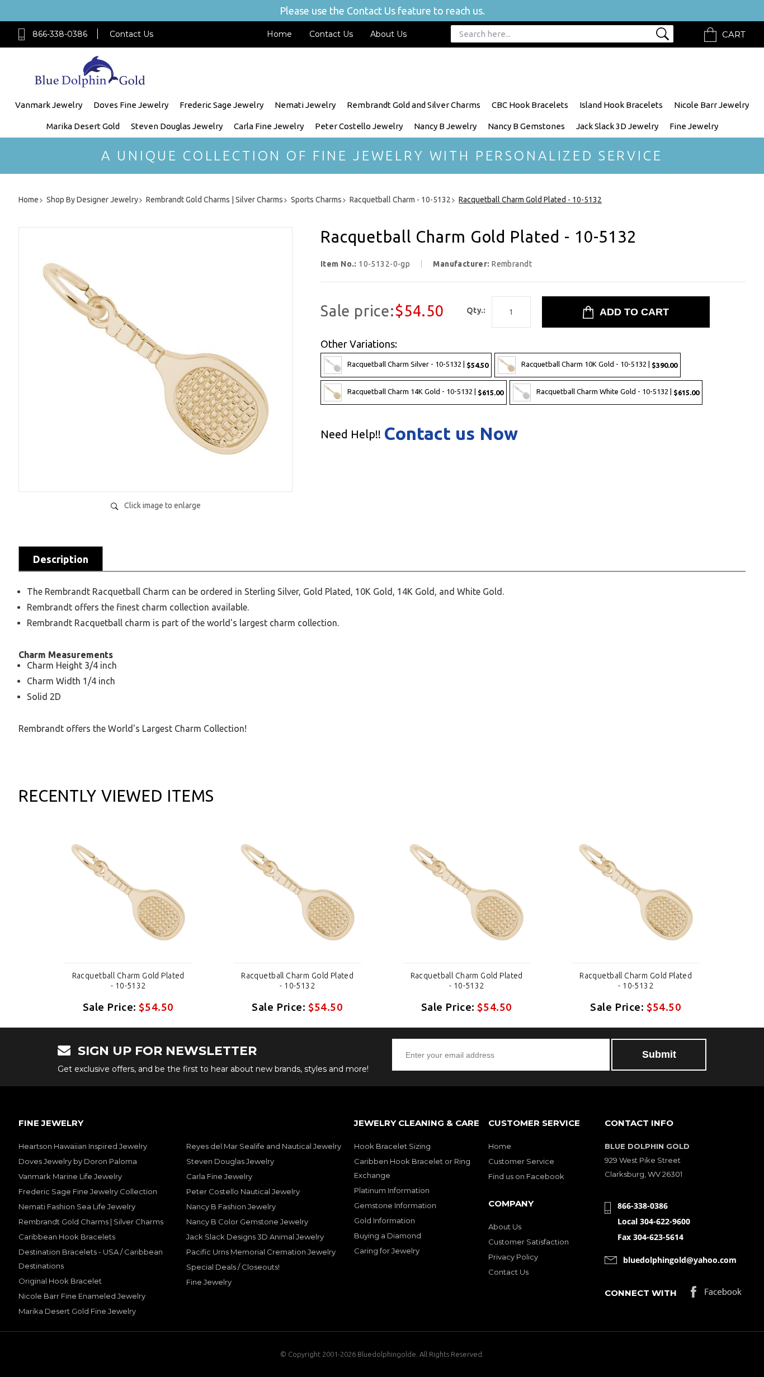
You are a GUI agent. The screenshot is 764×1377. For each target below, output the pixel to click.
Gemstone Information (395, 1205)
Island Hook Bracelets (621, 105)
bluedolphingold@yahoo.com (680, 1260)
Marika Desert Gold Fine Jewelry (77, 1311)
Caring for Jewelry (386, 1250)
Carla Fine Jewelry (269, 126)
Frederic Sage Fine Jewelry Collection (87, 1191)
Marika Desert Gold (83, 126)
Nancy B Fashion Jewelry (231, 1206)
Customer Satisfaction (528, 1241)
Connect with (641, 1293)
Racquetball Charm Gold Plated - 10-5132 (128, 980)
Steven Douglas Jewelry (177, 126)
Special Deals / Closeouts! (233, 1266)
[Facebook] (716, 1294)
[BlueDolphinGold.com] (90, 84)
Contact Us (131, 34)
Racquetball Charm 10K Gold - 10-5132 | (599, 364)
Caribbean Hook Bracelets (66, 1236)
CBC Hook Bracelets (530, 105)
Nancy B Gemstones (526, 126)
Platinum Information (392, 1190)
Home (279, 34)
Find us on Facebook (526, 1176)
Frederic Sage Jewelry (221, 105)
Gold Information (384, 1220)
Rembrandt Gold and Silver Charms (413, 105)
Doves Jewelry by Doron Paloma (77, 1161)
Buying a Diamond (387, 1235)
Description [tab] (60, 559)
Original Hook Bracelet (60, 1280)
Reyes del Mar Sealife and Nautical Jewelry (263, 1146)
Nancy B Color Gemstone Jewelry (247, 1221)
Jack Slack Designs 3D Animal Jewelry (255, 1236)
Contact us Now (451, 433)
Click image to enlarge (162, 505)
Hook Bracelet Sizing (392, 1146)
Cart (734, 34)
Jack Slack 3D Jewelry (617, 126)
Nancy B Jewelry (445, 126)
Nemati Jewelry (305, 105)
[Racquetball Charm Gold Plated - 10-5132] (155, 471)
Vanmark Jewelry (48, 105)
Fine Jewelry (693, 126)
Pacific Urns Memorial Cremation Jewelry (261, 1251)
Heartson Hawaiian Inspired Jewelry (82, 1146)
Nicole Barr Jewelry (711, 105)
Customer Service (521, 1161)
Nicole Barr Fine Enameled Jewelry (81, 1295)
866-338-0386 (59, 34)
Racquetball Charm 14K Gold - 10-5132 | (425, 391)
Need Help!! (350, 434)
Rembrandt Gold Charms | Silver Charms (90, 1221)
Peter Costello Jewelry (359, 126)
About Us (388, 34)
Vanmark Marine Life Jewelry (70, 1176)
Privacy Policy (513, 1256)
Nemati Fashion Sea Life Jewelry (76, 1206)
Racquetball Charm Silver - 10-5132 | (417, 364)
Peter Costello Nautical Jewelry (243, 1191)
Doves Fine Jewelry (130, 105)
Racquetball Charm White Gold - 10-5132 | (617, 391)
